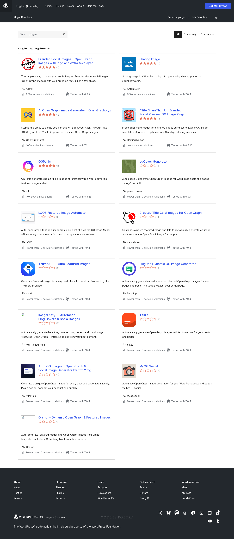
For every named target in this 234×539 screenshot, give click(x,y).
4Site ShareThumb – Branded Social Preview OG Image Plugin (162, 112)
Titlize (143, 315)
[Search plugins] (64, 34)
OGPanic (44, 161)
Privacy (18, 498)
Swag (144, 498)
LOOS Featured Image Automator (62, 212)
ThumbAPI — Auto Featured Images (64, 264)
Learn (101, 482)
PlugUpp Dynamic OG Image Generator (167, 264)
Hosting (18, 492)
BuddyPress (188, 498)
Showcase (61, 482)
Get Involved (147, 482)
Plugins (60, 492)
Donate (144, 492)
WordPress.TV (106, 498)
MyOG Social (148, 366)
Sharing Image (149, 59)
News (17, 487)
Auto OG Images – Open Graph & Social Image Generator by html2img (64, 368)
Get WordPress (217, 5)
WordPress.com (191, 482)
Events (143, 487)
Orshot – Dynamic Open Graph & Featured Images (74, 417)
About (17, 482)
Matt (184, 487)
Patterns (60, 498)
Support (102, 487)
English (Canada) (55, 517)
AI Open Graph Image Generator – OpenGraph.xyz (74, 110)
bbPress (186, 492)
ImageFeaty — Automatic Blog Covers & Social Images (59, 317)
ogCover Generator (153, 161)
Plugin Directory (23, 17)
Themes (60, 487)
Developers (104, 492)
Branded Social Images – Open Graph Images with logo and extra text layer (65, 61)
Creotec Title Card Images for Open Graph (170, 212)
